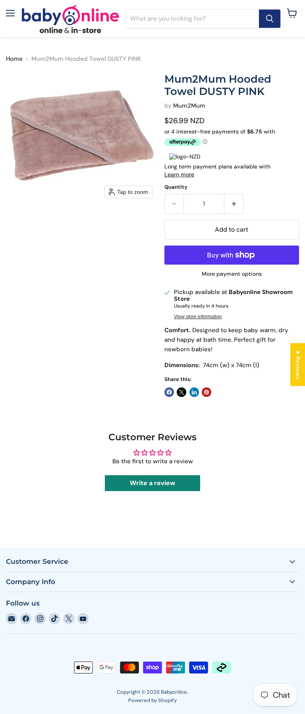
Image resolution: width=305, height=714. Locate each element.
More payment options (232, 274)
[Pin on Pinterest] (206, 392)
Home (14, 59)
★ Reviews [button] (298, 364)
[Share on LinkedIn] (194, 392)
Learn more (179, 174)
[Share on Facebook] (169, 392)
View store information (198, 316)
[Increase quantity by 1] (234, 204)
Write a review (152, 483)
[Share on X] (181, 392)
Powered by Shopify (152, 700)
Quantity (175, 187)
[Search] (269, 19)
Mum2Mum (189, 106)
